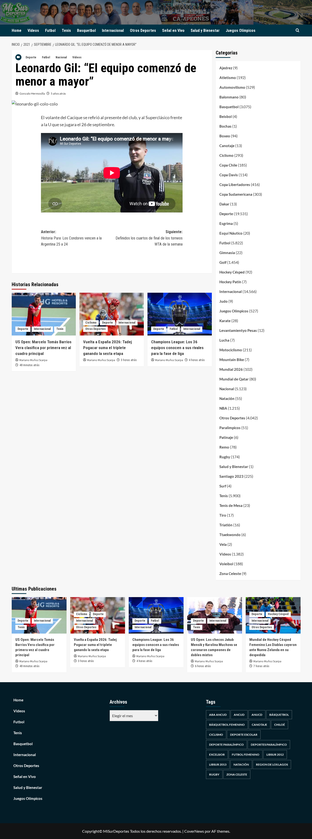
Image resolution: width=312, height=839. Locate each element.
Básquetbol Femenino (227, 724)
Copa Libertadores (234, 184)
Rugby (224, 457)
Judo (223, 301)
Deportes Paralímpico (269, 744)
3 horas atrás (129, 360)
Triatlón (226, 525)
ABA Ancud (218, 714)
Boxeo (224, 136)
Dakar (224, 204)
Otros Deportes (143, 30)
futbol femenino (245, 754)
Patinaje (226, 437)
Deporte (31, 57)
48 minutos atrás (29, 365)
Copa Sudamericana (235, 194)
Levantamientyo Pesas (238, 330)
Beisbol (225, 116)
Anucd (257, 714)
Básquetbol (279, 714)
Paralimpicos (230, 427)
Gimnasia (227, 252)
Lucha (224, 340)
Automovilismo (232, 87)
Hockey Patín (230, 282)
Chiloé (279, 724)
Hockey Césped (232, 272)
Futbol (50, 30)
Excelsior (217, 754)
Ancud (239, 714)
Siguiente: (149, 238)
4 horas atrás (197, 360)
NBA (223, 408)
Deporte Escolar (243, 734)
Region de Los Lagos (272, 764)
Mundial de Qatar (234, 379)
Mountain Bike (231, 359)
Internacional (113, 30)
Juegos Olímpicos (240, 30)
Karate (225, 320)
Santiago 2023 (231, 476)
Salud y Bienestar (205, 30)
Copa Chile (228, 165)
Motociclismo (230, 350)
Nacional (61, 57)
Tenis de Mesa (231, 505)
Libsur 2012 (275, 754)
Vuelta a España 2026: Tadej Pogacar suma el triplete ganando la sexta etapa (107, 347)
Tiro (222, 515)
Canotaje (226, 145)
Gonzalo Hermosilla (32, 93)
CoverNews (194, 831)
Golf (222, 262)
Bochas (225, 126)
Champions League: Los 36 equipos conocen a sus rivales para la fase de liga (177, 347)
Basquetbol (86, 30)
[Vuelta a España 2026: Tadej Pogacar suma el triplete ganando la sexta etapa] (111, 314)
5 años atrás (58, 93)
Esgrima (226, 223)
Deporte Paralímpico (226, 744)
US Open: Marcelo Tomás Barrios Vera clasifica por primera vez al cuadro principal (43, 347)
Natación (226, 398)
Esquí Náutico (231, 233)
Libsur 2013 (217, 764)
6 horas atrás (203, 666)
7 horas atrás (261, 666)
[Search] (297, 30)
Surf (222, 486)
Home (16, 30)
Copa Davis (228, 175)
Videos (33, 30)
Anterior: (71, 238)
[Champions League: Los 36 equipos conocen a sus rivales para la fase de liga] (179, 314)
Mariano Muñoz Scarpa (33, 360)
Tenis (66, 30)
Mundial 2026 (231, 369)
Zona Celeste (230, 573)
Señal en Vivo (173, 30)
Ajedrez (225, 68)
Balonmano (229, 97)
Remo (224, 447)
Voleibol (226, 564)
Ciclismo (91, 322)
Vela (223, 544)
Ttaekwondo (230, 534)
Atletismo (227, 77)
